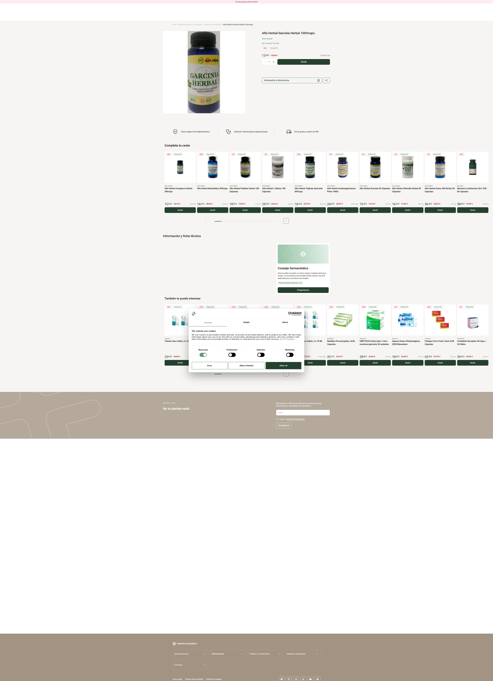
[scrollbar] (246, 221)
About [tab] (285, 322)
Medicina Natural (185, 25)
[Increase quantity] (273, 62)
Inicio (175, 25)
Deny (209, 365)
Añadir (180, 210)
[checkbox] (277, 419)
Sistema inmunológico (212, 25)
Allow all (283, 365)
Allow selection (247, 365)
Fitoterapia (197, 25)
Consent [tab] (208, 322)
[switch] (232, 355)
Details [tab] (246, 322)
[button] (227, 654)
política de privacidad (296, 419)
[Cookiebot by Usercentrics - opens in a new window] (290, 314)
